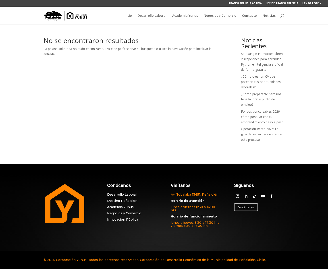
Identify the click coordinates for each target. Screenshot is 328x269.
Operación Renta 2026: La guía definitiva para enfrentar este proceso (261, 134)
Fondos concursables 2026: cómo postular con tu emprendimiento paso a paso (262, 116)
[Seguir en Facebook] (271, 196)
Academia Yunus (185, 16)
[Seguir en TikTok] (254, 196)
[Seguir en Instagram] (237, 196)
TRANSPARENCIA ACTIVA (245, 3)
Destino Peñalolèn (122, 201)
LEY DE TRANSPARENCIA (282, 3)
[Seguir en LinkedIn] (246, 196)
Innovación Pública (122, 219)
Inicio (128, 16)
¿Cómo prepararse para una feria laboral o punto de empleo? (261, 99)
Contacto (249, 16)
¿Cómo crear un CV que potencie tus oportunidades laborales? (261, 81)
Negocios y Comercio (220, 16)
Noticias (269, 16)
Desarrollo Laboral (152, 16)
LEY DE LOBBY (311, 3)
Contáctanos (246, 207)
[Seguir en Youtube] (262, 196)
